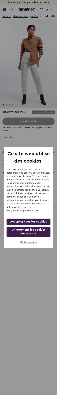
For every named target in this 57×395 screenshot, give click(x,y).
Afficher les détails (28, 242)
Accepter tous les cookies (28, 221)
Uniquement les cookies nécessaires (29, 231)
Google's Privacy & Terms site (22, 210)
